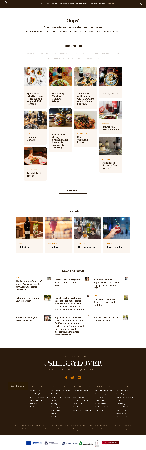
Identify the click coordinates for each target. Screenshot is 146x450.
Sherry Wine (37, 4)
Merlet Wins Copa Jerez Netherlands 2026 (27, 319)
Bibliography (55, 407)
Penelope (53, 247)
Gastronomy (120, 404)
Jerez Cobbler (114, 247)
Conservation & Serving (81, 390)
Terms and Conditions (123, 407)
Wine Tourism (99, 397)
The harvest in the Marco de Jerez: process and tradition (106, 302)
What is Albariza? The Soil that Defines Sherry (106, 319)
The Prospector (86, 247)
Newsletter (55, 417)
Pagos (32, 410)
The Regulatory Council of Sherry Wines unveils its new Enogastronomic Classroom (28, 285)
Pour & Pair (77, 394)
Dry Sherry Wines (36, 390)
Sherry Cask (99, 410)
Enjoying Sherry (67, 4)
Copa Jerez (77, 407)
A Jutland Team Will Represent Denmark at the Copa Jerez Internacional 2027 (106, 284)
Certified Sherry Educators (60, 397)
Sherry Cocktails (78, 397)
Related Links (56, 410)
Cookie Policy (121, 413)
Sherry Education (57, 394)
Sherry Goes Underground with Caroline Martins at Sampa (68, 282)
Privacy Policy (121, 410)
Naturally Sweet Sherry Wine (39, 397)
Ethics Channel (121, 417)
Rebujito (24, 247)
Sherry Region (82, 4)
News (118, 400)
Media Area (55, 413)
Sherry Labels (99, 400)
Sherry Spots (77, 404)
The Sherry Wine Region (103, 390)
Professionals (51, 4)
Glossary (54, 404)
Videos (53, 400)
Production (33, 404)
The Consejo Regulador (103, 407)
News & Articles (98, 4)
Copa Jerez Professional (124, 397)
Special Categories (36, 400)
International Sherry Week (82, 410)
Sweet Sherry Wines (37, 394)
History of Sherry (100, 394)
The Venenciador (100, 404)
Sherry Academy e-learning (60, 390)
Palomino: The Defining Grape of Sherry (27, 299)
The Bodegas (34, 407)
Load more (73, 190)
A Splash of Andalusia (80, 400)
